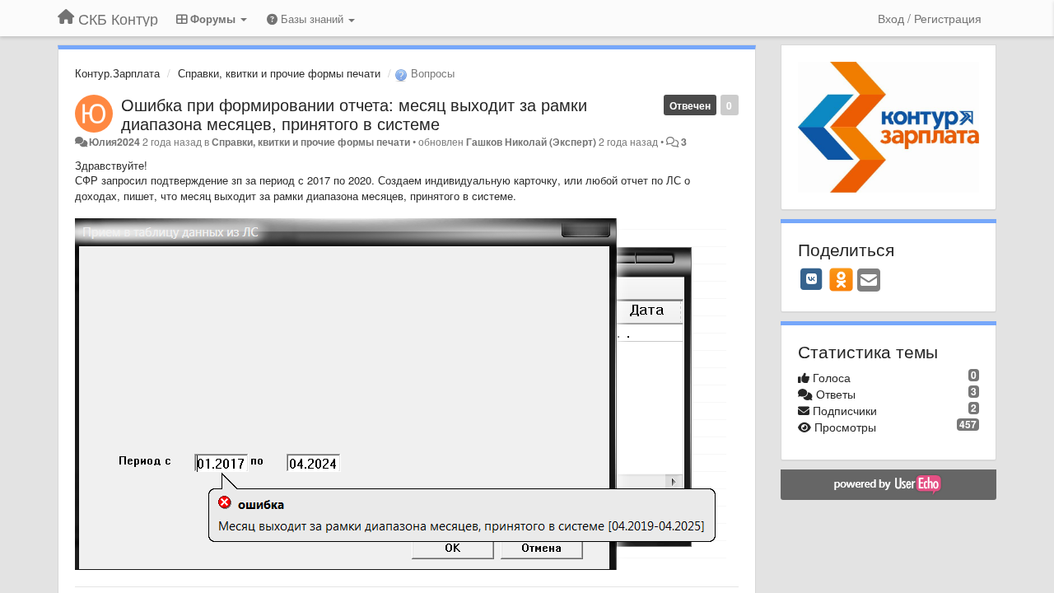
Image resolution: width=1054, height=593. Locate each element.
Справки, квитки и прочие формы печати (279, 73)
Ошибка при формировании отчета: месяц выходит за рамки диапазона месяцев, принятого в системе (354, 113)
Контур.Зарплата (117, 73)
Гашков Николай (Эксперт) (531, 141)
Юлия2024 (114, 141)
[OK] (841, 279)
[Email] (868, 281)
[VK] (812, 279)
